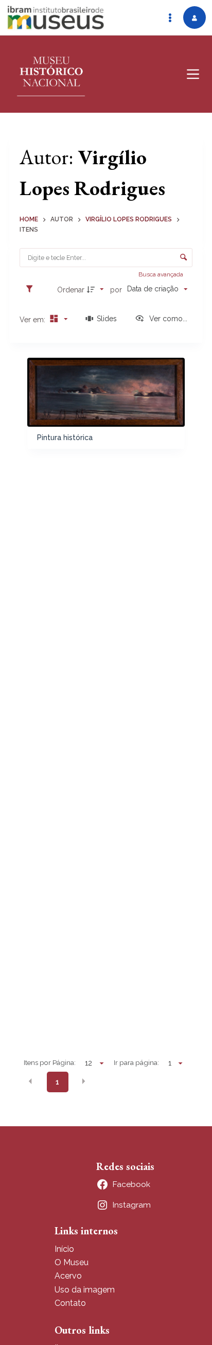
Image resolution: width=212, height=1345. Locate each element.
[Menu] (193, 74)
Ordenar (70, 290)
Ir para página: (136, 1062)
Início (64, 1249)
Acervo (68, 1276)
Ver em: (33, 320)
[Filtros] (32, 289)
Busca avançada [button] (161, 274)
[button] (30, 1081)
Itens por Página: (50, 1062)
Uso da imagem (85, 1290)
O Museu (72, 1262)
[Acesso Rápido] (170, 17)
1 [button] (57, 1082)
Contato (70, 1303)
